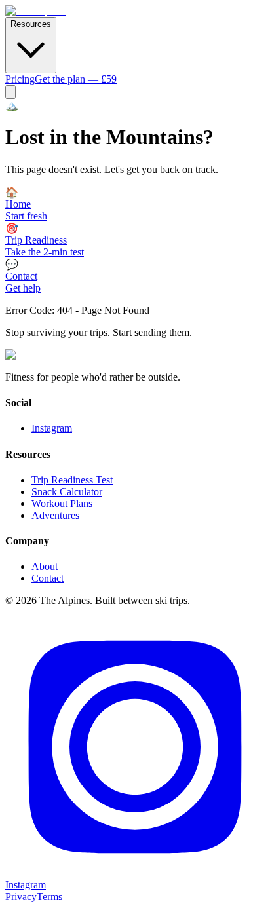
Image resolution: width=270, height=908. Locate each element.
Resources (30, 24)
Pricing (20, 79)
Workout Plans (61, 503)
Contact (47, 578)
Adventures (55, 515)
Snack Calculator (66, 491)
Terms (49, 896)
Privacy (21, 896)
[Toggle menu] (10, 92)
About (44, 566)
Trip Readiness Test (72, 479)
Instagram (51, 428)
